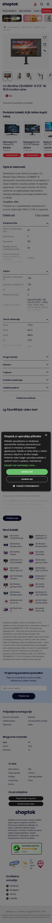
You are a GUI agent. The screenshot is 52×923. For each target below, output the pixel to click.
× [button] (46, 435)
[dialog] (26, 461)
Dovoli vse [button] (27, 472)
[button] (26, 465)
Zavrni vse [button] (27, 479)
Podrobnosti (35, 461)
